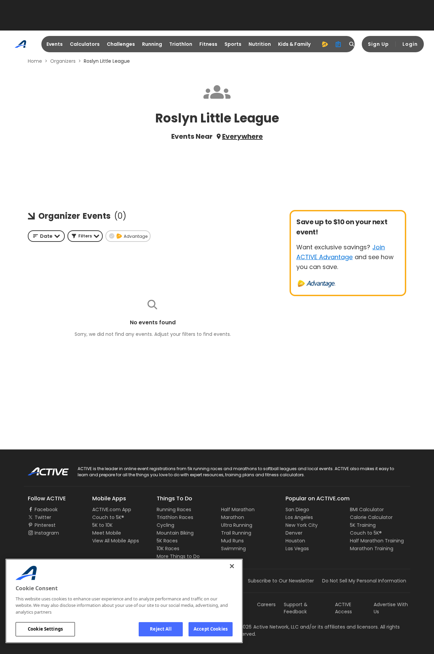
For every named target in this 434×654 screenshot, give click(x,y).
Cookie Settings (45, 629)
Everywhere (242, 136)
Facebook (46, 509)
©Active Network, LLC (266, 626)
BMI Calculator (367, 509)
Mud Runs (232, 540)
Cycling (165, 525)
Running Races (174, 509)
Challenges (121, 44)
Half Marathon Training (377, 540)
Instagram (47, 533)
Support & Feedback (296, 608)
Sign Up (378, 44)
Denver (293, 533)
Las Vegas (297, 548)
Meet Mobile (106, 533)
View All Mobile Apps (115, 540)
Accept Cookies (211, 629)
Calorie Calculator (371, 517)
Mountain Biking (175, 533)
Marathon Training (371, 548)
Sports (232, 44)
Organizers (63, 61)
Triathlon (180, 44)
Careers (266, 604)
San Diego (297, 509)
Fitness (208, 44)
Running (152, 44)
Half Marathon (238, 509)
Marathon (232, 517)
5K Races (167, 540)
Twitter (43, 517)
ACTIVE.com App (111, 509)
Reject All (160, 629)
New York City (301, 525)
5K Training (363, 525)
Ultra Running (236, 525)
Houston (295, 540)
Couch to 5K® (108, 517)
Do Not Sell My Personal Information (364, 580)
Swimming (233, 548)
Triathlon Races (175, 517)
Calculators (85, 44)
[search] (352, 44)
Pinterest (45, 525)
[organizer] (338, 44)
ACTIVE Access (343, 608)
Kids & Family (294, 44)
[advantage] (325, 44)
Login (410, 44)
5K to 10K (102, 525)
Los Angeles (299, 517)
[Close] (231, 566)
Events (54, 44)
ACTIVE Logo (42, 469)
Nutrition (260, 44)
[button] (85, 236)
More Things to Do (178, 556)
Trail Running (236, 533)
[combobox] (46, 236)
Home (35, 61)
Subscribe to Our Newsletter (281, 580)
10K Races (168, 548)
